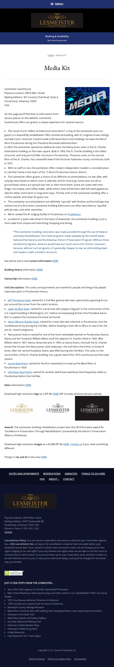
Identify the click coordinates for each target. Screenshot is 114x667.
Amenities (71, 473)
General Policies (37, 658)
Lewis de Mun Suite (18, 309)
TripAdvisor (74, 214)
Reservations (52, 473)
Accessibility (80, 658)
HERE (55, 261)
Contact (68, 479)
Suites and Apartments (24, 473)
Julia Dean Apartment (20, 372)
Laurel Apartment (18, 363)
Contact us (76, 444)
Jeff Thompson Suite (19, 300)
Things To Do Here (93, 473)
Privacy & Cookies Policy (59, 658)
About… (54, 479)
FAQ (42, 479)
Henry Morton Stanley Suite (23, 321)
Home (51, 55)
